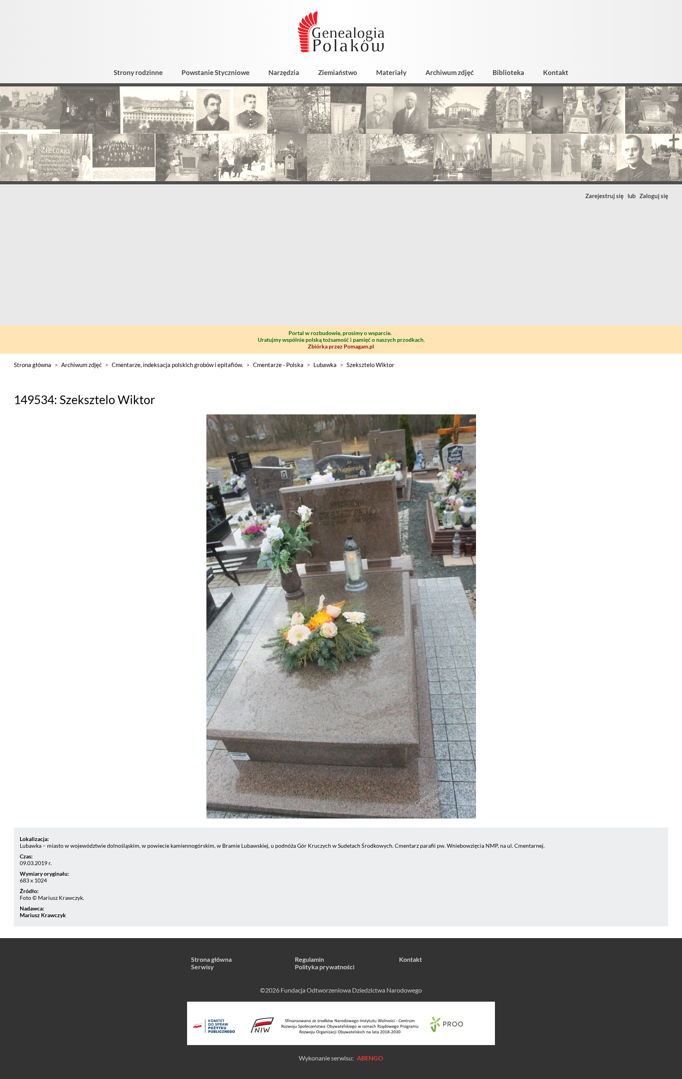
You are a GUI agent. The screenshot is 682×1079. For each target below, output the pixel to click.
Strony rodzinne (138, 72)
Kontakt (555, 72)
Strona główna (32, 364)
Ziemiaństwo (337, 72)
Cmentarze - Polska (278, 364)
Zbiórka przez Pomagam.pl (341, 346)
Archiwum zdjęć (449, 72)
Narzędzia (283, 72)
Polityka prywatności (324, 966)
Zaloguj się (653, 195)
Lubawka (325, 364)
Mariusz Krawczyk (43, 915)
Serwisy (202, 966)
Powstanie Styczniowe (215, 72)
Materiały (391, 72)
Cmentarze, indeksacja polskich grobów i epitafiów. (177, 364)
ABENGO (370, 1058)
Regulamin (309, 959)
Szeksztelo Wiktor (370, 364)
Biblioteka (508, 72)
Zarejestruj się (604, 195)
